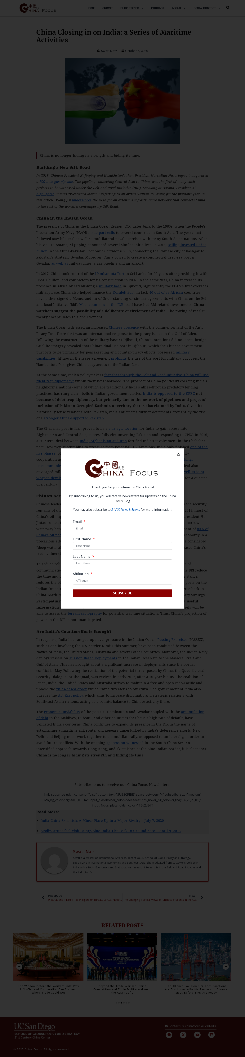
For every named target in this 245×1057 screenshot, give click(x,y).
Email (78, 522)
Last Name (82, 557)
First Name (82, 539)
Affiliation (81, 574)
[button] (178, 453)
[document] (122, 528)
